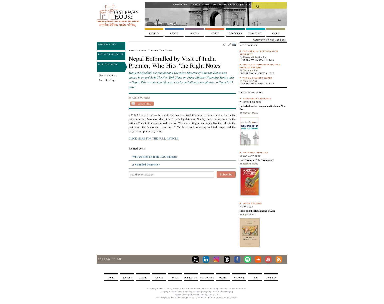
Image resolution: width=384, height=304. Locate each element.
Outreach (239, 277)
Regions (194, 33)
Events (275, 33)
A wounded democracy (146, 164)
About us (154, 33)
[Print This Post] (234, 45)
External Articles (255, 153)
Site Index (271, 277)
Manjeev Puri (250, 81)
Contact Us (209, 5)
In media (195, 5)
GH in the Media (108, 64)
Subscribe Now (145, 103)
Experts (174, 33)
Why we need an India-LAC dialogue (154, 156)
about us (127, 277)
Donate (245, 5)
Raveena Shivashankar (255, 57)
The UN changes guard (257, 78)
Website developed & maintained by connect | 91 (197, 294)
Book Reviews (252, 203)
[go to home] (118, 26)
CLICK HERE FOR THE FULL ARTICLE (154, 138)
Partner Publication (111, 54)
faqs (255, 277)
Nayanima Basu (251, 70)
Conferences (255, 33)
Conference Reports (257, 99)
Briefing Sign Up (229, 5)
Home (111, 277)
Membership (180, 5)
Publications (235, 33)
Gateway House (107, 44)
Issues (214, 33)
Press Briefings (107, 80)
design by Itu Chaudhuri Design (217, 291)
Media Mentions (108, 75)
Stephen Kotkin (250, 163)
